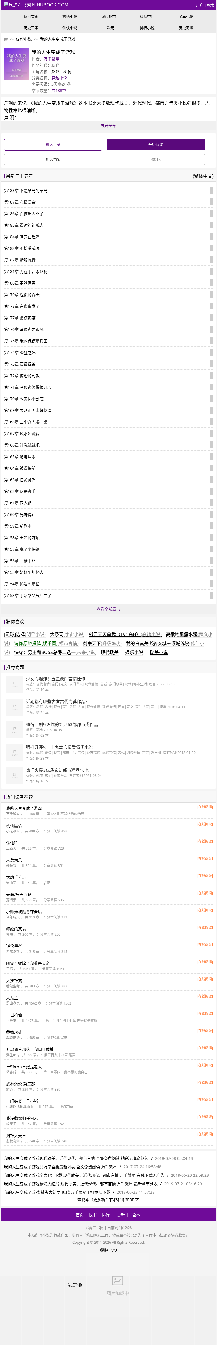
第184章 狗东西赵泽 (22, 236)
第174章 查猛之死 (20, 352)
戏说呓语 (13, 1037)
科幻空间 (147, 16)
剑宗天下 (102, 643)
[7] (137, 1199)
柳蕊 (67, 71)
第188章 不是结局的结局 (25, 190)
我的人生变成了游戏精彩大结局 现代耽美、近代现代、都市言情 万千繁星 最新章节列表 (81, 1183)
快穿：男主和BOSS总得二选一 (55, 652)
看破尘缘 (13, 986)
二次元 (108, 27)
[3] (116, 1199)
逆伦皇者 (14, 946)
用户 (199, 5)
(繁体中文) (203, 176)
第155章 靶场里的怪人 (24, 572)
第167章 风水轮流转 (22, 433)
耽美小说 (159, 652)
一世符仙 (14, 1015)
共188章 (58, 90)
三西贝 (11, 848)
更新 (121, 1214)
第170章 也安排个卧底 (24, 398)
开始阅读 (155, 144)
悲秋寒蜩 (13, 1141)
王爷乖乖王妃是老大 (24, 1066)
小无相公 (13, 831)
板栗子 (11, 1123)
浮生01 (11, 1055)
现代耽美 (110, 652)
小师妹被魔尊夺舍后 (24, 911)
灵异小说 (186, 16)
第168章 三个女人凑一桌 (25, 422)
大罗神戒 (14, 980)
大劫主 (12, 997)
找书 (210, 5)
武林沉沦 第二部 (20, 1083)
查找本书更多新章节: (95, 1199)
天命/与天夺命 (18, 894)
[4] (121, 1199)
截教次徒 (14, 1032)
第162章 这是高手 (20, 491)
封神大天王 (16, 1135)
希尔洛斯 (13, 951)
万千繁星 (51, 59)
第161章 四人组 (18, 503)
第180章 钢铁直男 (20, 283)
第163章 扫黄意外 (20, 479)
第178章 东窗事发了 (22, 306)
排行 (106, 1214)
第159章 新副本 (18, 526)
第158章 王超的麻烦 (22, 537)
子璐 (9, 968)
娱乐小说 (134, 652)
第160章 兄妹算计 (20, 514)
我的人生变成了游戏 (57, 39)
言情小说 (69, 16)
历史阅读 (186, 27)
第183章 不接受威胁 (22, 248)
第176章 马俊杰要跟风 (24, 329)
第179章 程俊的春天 (22, 294)
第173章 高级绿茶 (20, 364)
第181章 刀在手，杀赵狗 (25, 271)
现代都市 (108, 16)
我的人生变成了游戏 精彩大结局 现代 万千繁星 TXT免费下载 (57, 1192)
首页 (80, 1214)
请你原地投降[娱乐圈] (46, 643)
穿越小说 (24, 39)
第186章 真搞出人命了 (24, 213)
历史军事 (31, 27)
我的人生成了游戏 (24, 808)
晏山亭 (11, 882)
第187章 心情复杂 (20, 202)
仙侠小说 (69, 27)
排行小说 (147, 27)
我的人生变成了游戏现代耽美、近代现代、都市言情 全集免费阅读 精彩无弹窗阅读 (76, 1158)
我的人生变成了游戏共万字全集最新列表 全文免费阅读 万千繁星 (60, 1166)
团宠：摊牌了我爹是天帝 (28, 963)
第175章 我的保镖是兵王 (25, 341)
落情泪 (11, 900)
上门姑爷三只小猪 (22, 1101)
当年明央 (13, 917)
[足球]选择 (25, 634)
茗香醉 (11, 1072)
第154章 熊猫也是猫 (22, 584)
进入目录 (53, 144)
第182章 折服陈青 (20, 260)
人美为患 (14, 860)
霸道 (9, 1089)
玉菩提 (11, 1020)
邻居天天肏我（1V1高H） (125, 634)
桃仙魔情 (14, 825)
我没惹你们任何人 (22, 1118)
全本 (136, 1214)
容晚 (9, 934)
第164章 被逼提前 (20, 468)
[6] (131, 1199)
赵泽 (55, 71)
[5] (126, 1199)
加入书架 (53, 159)
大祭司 (67, 634)
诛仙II (11, 842)
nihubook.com (49, 5)
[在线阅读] (205, 806)
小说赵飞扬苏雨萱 (19, 1106)
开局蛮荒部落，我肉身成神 (30, 1049)
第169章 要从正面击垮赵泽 (27, 410)
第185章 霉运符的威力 (24, 225)
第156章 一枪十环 (20, 560)
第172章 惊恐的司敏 (22, 375)
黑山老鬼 (13, 1003)
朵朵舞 (11, 865)
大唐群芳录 (16, 877)
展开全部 (108, 125)
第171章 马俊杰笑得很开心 (27, 387)
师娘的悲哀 (16, 928)
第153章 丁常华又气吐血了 (27, 595)
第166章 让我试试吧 (22, 445)
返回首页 (31, 16)
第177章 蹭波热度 (20, 317)
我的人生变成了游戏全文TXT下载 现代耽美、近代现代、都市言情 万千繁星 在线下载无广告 (84, 1175)
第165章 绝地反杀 (20, 456)
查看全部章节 (108, 609)
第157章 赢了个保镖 (22, 549)
